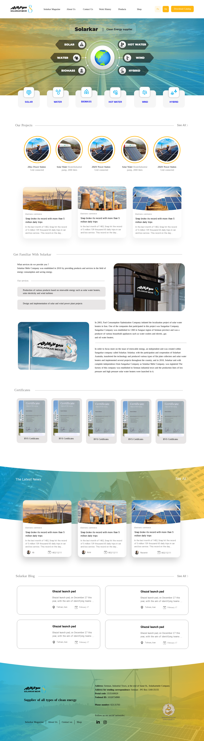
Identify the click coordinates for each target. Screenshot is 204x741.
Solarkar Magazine (52, 9)
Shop (139, 9)
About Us (71, 9)
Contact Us (88, 9)
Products (122, 9)
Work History (105, 9)
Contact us (67, 722)
